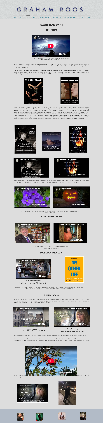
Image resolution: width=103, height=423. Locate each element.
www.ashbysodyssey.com (57, 299)
